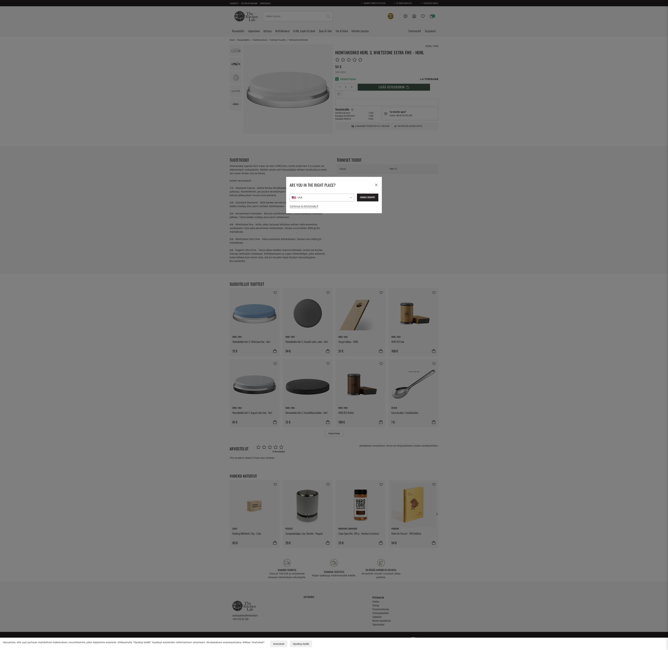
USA (299, 197)
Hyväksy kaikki (301, 643)
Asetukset (278, 643)
